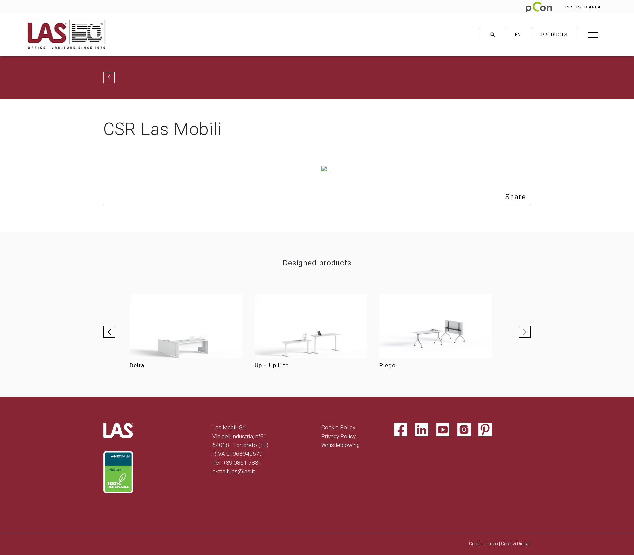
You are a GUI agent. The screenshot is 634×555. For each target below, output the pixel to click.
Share (515, 196)
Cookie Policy (338, 427)
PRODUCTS (554, 34)
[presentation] (109, 332)
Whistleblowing (340, 445)
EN (518, 34)
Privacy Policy (338, 436)
